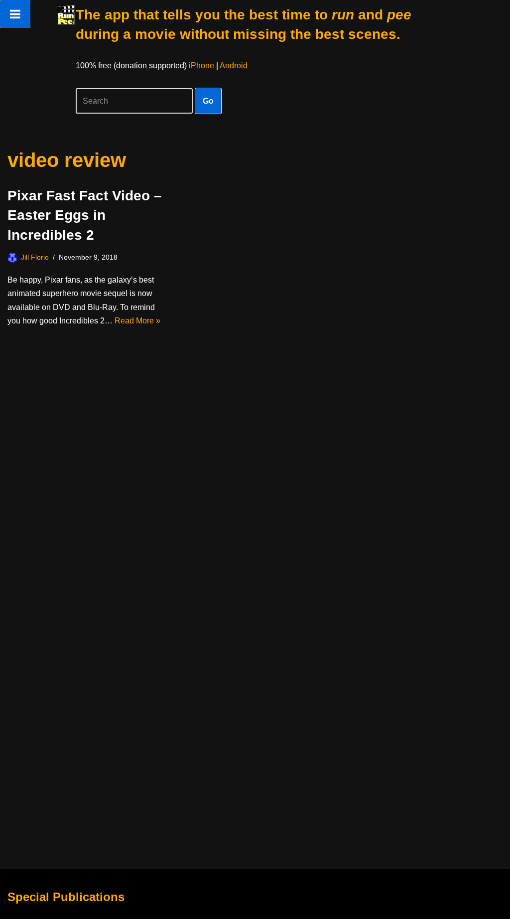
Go (208, 101)
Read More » (137, 320)
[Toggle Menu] (15, 14)
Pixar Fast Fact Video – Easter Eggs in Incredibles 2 (84, 215)
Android (234, 65)
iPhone (201, 65)
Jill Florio (35, 257)
